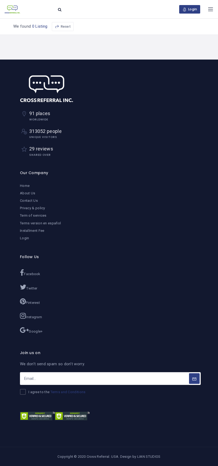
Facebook (32, 274)
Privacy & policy (32, 208)
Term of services (33, 215)
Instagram (34, 317)
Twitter (31, 288)
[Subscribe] (194, 378)
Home (25, 186)
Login (24, 238)
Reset (65, 26)
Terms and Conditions (68, 392)
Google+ (36, 331)
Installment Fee (32, 231)
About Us (27, 193)
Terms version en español (40, 223)
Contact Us (29, 201)
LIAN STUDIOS (149, 457)
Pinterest (33, 303)
